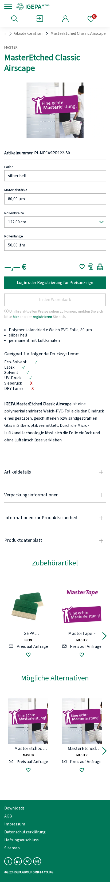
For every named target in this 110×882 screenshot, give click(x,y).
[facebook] (8, 861)
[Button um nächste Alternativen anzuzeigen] (104, 637)
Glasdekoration (28, 33)
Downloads (14, 808)
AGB (8, 816)
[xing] (27, 861)
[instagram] (37, 861)
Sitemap (12, 848)
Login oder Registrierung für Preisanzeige (55, 283)
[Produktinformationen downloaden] (91, 266)
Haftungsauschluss (21, 840)
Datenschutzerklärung (25, 832)
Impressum (14, 824)
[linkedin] (18, 861)
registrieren (42, 316)
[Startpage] (51, 6)
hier (16, 316)
